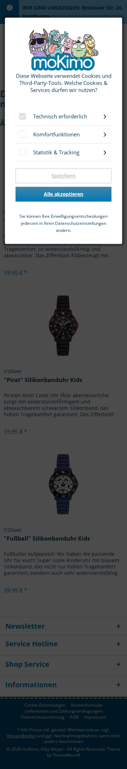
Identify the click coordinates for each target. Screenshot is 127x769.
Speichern (63, 175)
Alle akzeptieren (63, 194)
